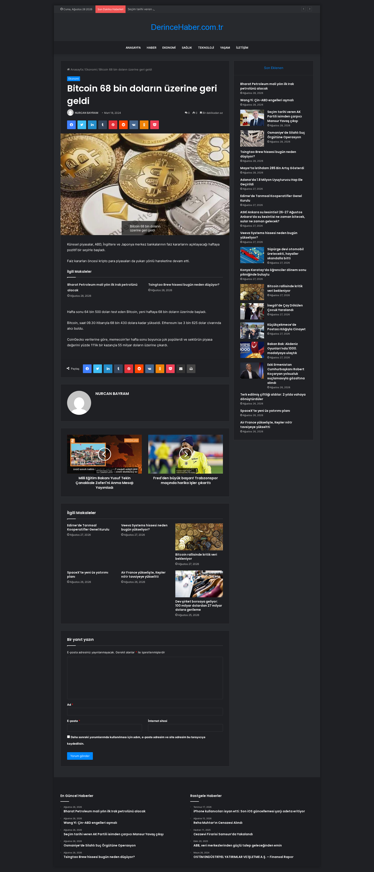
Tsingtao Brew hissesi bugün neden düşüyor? (183, 284)
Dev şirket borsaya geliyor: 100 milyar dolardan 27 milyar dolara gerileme (198, 605)
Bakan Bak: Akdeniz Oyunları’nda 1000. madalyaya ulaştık (282, 348)
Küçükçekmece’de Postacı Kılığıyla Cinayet (286, 326)
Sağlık (187, 47)
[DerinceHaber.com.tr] (187, 27)
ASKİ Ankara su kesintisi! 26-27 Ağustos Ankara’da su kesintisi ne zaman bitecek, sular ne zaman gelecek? (272, 216)
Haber (151, 47)
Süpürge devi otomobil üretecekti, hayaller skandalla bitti (285, 253)
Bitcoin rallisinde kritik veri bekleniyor (196, 556)
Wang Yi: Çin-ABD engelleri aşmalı (267, 100)
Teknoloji (206, 47)
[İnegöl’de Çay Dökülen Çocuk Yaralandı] (252, 311)
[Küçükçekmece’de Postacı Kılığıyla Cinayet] (252, 330)
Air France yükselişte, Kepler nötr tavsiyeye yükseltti (143, 574)
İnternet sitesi (157, 721)
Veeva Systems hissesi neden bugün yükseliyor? (144, 527)
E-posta (73, 721)
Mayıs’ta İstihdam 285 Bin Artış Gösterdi (272, 168)
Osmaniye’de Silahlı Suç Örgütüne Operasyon (286, 134)
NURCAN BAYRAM (86, 112)
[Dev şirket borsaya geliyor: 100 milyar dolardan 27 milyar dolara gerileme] (199, 584)
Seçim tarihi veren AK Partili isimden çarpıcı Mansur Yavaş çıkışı (170, 9)
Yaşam (225, 47)
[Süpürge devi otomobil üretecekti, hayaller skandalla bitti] (252, 255)
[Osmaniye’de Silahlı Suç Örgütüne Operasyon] (252, 138)
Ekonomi (169, 47)
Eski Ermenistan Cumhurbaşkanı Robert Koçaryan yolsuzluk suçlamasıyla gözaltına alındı (286, 373)
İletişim (242, 47)
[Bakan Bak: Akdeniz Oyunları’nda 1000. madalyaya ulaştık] (252, 350)
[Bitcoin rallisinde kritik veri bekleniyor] (199, 536)
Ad (70, 704)
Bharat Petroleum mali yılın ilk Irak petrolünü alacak (267, 86)
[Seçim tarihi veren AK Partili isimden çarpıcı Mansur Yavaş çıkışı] (252, 118)
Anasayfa (133, 47)
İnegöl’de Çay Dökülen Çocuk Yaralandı (285, 307)
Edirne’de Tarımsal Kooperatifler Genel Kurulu (88, 527)
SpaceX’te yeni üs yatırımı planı (87, 574)
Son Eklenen (273, 68)
